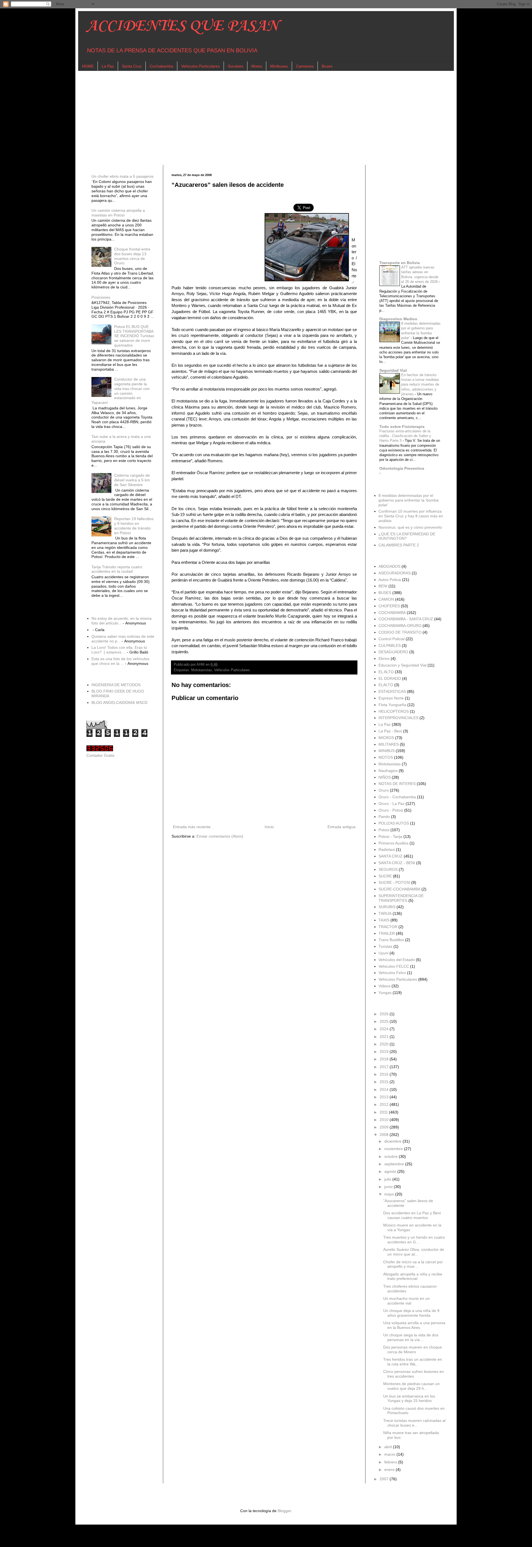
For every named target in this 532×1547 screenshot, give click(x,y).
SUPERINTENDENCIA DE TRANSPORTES (401, 898)
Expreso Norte (391, 698)
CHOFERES (389, 606)
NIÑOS (384, 777)
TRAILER (386, 933)
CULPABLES (389, 645)
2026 (385, 1014)
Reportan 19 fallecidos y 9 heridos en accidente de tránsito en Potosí (134, 525)
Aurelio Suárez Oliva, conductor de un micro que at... (413, 1251)
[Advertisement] (252, 118)
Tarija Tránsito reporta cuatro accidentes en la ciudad (116, 569)
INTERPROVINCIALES (398, 718)
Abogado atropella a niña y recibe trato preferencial (412, 1276)
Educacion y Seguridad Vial (402, 665)
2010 (385, 1119)
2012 (385, 1104)
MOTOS (385, 757)
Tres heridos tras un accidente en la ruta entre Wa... (412, 1361)
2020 (385, 1044)
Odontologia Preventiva (401, 468)
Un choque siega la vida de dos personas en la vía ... (410, 1337)
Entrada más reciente (192, 827)
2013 (385, 1097)
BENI (382, 586)
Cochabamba (161, 66)
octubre (391, 1156)
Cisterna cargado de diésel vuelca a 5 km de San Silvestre (132, 480)
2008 (385, 1134)
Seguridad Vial (393, 370)
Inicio (269, 827)
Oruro (383, 790)
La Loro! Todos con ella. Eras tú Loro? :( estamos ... (119, 649)
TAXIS (383, 920)
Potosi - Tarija (390, 836)
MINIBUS (386, 750)
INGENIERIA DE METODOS (115, 685)
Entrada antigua (341, 827)
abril (388, 1447)
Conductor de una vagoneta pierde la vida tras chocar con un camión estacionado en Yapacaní (120, 391)
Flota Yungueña (392, 705)
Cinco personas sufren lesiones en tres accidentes (413, 1373)
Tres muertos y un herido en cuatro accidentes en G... (414, 1239)
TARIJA (385, 913)
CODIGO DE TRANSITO (399, 632)
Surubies (235, 66)
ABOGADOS (389, 566)
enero (390, 1469)
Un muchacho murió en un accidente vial (406, 1300)
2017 (385, 1067)
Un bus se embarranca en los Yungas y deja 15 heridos (409, 1398)
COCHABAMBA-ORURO (399, 625)
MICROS (386, 737)
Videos (384, 986)
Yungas (385, 992)
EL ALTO (386, 672)
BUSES (384, 592)
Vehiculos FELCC (393, 966)
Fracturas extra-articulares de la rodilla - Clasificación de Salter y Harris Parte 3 (405, 436)
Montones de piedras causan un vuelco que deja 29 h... (411, 1386)
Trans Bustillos (391, 940)
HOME (88, 66)
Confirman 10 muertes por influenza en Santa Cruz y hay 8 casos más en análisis (410, 516)
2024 (385, 1029)
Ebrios (384, 658)
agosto (390, 1171)
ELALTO (385, 685)
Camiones (305, 66)
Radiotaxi (386, 849)
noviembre (394, 1148)
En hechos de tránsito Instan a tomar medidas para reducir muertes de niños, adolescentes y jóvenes (420, 384)
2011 (384, 1112)
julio (388, 1179)
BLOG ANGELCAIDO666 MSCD (119, 702)
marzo (390, 1454)
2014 (385, 1089)
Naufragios (388, 770)
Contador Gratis (100, 755)
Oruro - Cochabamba (397, 797)
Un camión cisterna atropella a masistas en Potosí (118, 212)
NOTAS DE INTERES (397, 783)
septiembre (394, 1164)
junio (389, 1186)
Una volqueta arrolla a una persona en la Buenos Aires (414, 1325)
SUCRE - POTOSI (394, 882)
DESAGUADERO (393, 652)
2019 (385, 1051)
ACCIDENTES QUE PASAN (182, 26)
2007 (385, 1479)
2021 (385, 1036)
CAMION (386, 599)
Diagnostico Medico (398, 319)
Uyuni (383, 953)
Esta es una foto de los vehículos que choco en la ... (120, 661)
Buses (327, 66)
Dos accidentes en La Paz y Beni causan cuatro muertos (412, 1215)
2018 (385, 1059)
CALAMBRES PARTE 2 (398, 545)
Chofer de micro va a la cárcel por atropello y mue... (413, 1264)
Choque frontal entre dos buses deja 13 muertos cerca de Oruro (132, 256)
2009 (385, 1127)
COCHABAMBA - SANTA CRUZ (405, 619)
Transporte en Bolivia (399, 262)
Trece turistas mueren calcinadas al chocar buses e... (414, 1422)
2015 (385, 1081)
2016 (385, 1074)
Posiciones (100, 297)
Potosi (383, 830)
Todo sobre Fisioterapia (401, 426)
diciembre (393, 1141)
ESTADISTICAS (392, 691)
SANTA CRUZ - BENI (396, 863)
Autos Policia (389, 579)
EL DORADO (389, 678)
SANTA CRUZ (390, 856)
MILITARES (388, 744)
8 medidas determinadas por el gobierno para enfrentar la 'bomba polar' (408, 500)
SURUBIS (386, 907)
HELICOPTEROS (393, 711)
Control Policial (391, 639)
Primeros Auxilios (393, 843)
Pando (384, 816)
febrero (391, 1462)
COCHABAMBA (392, 612)
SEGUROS (388, 869)
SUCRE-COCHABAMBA (399, 889)
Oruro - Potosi (390, 810)
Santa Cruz (132, 66)
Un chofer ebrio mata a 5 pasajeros (122, 176)
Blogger (284, 1511)
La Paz (108, 66)
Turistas (385, 946)
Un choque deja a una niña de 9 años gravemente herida (411, 1313)
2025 (385, 1021)
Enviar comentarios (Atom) (219, 836)
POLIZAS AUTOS (393, 823)
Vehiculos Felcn (392, 972)
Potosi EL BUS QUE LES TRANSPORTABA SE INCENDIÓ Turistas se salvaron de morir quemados (134, 335)
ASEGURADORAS (394, 573)
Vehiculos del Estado (396, 959)
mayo (389, 1194)
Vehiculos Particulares (200, 66)
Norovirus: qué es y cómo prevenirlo (410, 527)
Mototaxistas (201, 670)
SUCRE (385, 876)
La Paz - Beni (390, 731)
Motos (256, 66)
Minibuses (279, 66)
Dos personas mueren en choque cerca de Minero (412, 1349)
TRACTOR (387, 926)
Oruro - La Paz (391, 803)
